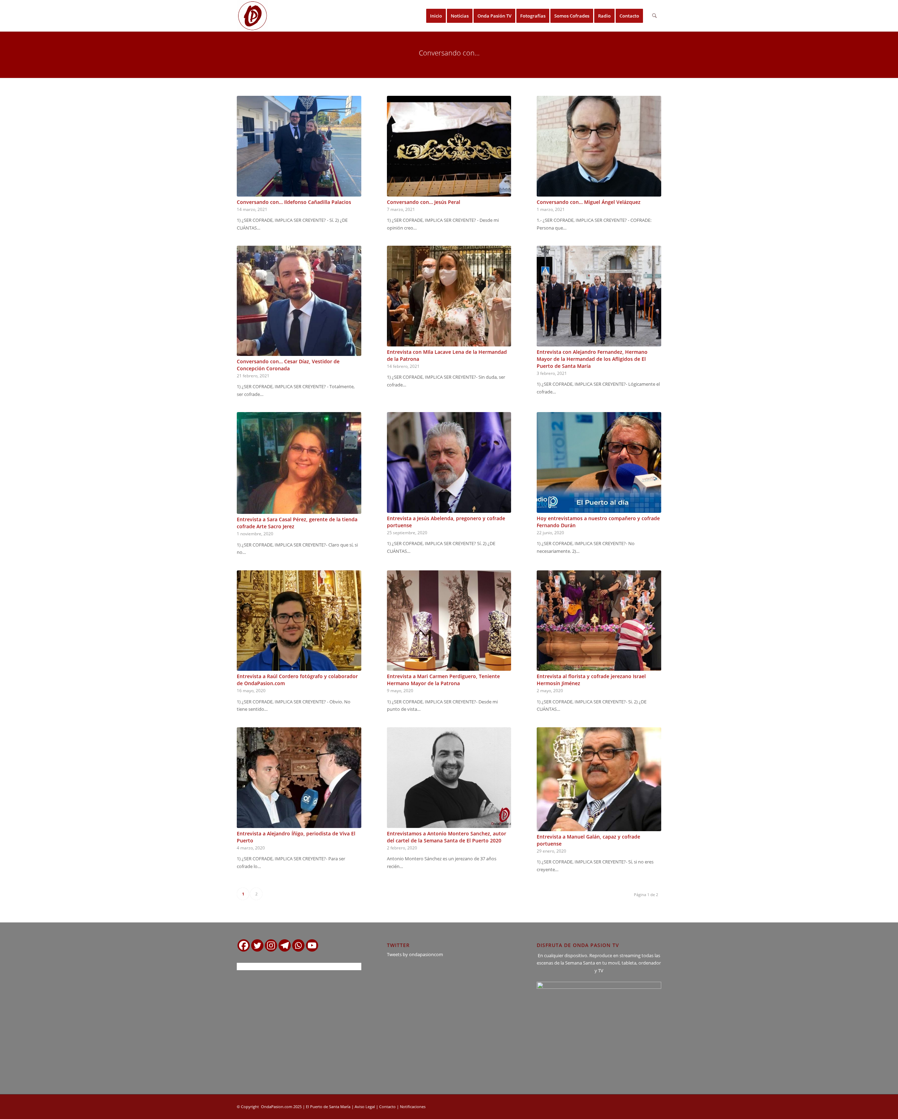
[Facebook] (243, 945)
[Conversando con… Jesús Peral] (449, 146)
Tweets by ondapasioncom (415, 954)
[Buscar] (654, 16)
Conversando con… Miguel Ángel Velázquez (589, 202)
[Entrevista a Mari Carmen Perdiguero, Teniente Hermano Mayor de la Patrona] (449, 620)
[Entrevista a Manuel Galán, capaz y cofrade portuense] (599, 779)
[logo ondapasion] (252, 16)
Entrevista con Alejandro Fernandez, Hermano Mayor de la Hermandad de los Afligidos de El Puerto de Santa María (592, 359)
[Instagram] (271, 945)
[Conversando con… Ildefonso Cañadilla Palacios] (299, 146)
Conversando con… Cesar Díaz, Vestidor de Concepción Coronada (288, 365)
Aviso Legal (365, 1106)
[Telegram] (285, 945)
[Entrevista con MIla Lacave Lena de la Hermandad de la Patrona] (449, 296)
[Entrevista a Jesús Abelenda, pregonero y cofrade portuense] (449, 462)
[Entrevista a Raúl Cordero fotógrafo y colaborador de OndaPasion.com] (299, 620)
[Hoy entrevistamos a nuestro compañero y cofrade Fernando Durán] (599, 462)
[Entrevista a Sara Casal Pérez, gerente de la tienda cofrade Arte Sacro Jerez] (299, 463)
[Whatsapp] (298, 945)
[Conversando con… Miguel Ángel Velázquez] (599, 146)
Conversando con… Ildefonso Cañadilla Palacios (294, 202)
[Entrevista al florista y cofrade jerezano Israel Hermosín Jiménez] (599, 620)
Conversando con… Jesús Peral (423, 202)
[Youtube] (312, 945)
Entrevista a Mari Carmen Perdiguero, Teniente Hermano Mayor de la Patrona (443, 680)
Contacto (387, 1106)
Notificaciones (412, 1106)
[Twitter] (257, 945)
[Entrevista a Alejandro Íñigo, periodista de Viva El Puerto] (299, 777)
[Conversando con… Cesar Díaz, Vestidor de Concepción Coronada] (299, 301)
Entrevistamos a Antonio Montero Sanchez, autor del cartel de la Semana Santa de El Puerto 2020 (446, 837)
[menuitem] (436, 16)
